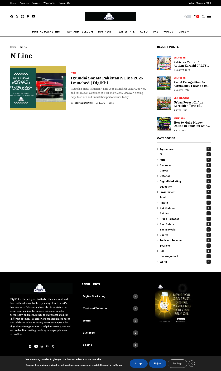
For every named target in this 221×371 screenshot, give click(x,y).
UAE (184, 251)
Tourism (184, 245)
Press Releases (184, 218)
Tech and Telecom (184, 240)
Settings (177, 363)
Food (184, 197)
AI (184, 154)
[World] (110, 321)
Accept (138, 363)
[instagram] (22, 16)
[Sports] (110, 345)
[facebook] (11, 16)
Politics (184, 213)
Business (179, 118)
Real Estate (184, 224)
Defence (184, 175)
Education (180, 57)
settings (117, 365)
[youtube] (33, 16)
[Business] (110, 333)
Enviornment (181, 98)
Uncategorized (184, 256)
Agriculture (184, 149)
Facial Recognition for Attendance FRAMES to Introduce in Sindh (190, 86)
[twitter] (17, 16)
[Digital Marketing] (110, 296)
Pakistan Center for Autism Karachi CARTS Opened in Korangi (190, 66)
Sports (184, 234)
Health (184, 202)
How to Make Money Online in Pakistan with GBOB (190, 126)
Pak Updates (184, 208)
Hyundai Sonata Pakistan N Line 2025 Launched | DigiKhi (107, 80)
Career (184, 170)
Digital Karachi (84, 103)
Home (13, 47)
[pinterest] (28, 16)
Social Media (184, 229)
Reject (157, 363)
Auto (73, 72)
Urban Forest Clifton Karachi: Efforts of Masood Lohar (188, 106)
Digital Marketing (184, 181)
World (184, 261)
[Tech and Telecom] (110, 309)
